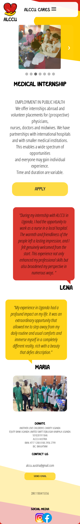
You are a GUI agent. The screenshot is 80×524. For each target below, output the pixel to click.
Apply (40, 189)
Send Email (40, 476)
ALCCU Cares (37, 10)
